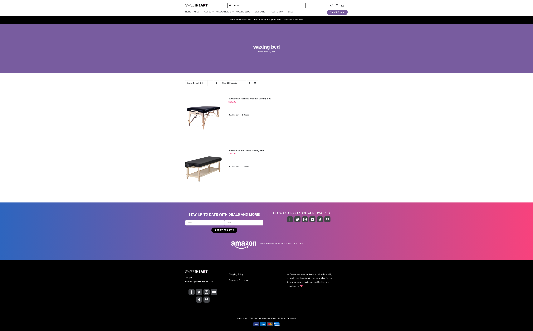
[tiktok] (320, 219)
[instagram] (305, 219)
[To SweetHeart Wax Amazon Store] (266, 244)
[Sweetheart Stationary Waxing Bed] (203, 168)
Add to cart (234, 115)
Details (246, 115)
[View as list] (255, 83)
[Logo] (196, 5)
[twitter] (297, 219)
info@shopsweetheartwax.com (199, 281)
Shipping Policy (236, 274)
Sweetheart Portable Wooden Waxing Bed (249, 98)
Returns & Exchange (238, 280)
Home (260, 51)
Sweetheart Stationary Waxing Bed (246, 150)
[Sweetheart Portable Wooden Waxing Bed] (203, 116)
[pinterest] (327, 219)
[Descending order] (216, 83)
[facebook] (290, 219)
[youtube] (312, 219)
